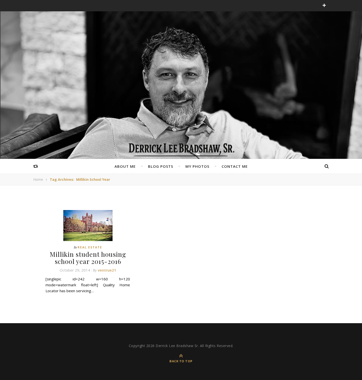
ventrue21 (107, 270)
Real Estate (90, 247)
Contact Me (235, 166)
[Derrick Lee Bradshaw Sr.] (181, 148)
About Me (125, 166)
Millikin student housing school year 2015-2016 (88, 258)
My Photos (197, 166)
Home (38, 179)
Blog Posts (160, 166)
